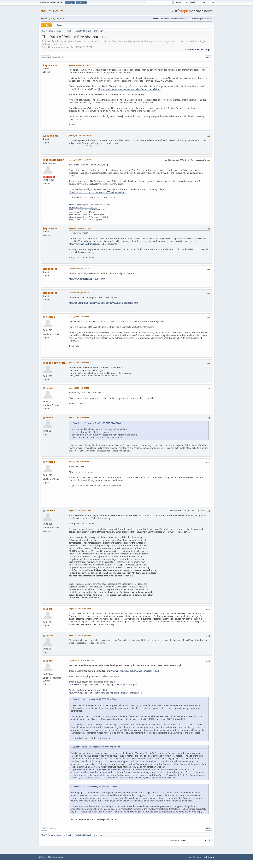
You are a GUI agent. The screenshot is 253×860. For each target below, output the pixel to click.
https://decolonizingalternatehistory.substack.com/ (89, 204)
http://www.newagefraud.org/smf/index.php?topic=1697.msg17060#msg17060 (105, 692)
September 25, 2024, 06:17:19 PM (81, 660)
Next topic (206, 49)
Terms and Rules (199, 857)
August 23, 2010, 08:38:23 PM (80, 609)
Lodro (49, 608)
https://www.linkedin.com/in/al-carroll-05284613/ (88, 217)
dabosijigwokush (56, 362)
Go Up (44, 829)
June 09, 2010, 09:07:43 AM (79, 462)
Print (208, 57)
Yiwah (49, 417)
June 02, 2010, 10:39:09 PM (79, 388)
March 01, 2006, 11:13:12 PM (79, 269)
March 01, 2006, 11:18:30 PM (79, 293)
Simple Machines (58, 857)
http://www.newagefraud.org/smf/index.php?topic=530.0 (133, 671)
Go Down (45, 57)
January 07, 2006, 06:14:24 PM (80, 228)
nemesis (50, 316)
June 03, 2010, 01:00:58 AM (79, 417)
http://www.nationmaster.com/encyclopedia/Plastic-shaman (99, 769)
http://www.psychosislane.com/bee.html (87, 279)
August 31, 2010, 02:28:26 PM (80, 635)
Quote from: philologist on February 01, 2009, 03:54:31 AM (96, 747)
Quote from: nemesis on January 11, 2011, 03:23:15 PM (95, 786)
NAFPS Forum (51, 11)
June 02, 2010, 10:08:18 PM (79, 363)
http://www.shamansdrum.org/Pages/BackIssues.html (93, 244)
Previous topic (192, 49)
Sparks (50, 660)
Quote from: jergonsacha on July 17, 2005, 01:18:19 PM (95, 699)
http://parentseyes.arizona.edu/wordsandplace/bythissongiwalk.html (129, 89)
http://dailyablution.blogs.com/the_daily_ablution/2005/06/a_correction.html (103, 303)
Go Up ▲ (210, 857)
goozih (50, 635)
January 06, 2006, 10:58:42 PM (80, 136)
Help (189, 857)
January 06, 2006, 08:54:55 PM (80, 65)
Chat (161, 18)
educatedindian (55, 159)
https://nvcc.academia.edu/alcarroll (83, 207)
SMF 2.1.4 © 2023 (45, 857)
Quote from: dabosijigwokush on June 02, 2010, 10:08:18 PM (97, 423)
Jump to (173, 840)
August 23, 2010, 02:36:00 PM (80, 510)
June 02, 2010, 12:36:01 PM (79, 317)
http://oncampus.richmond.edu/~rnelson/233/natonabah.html (97, 192)
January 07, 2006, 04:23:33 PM (80, 160)
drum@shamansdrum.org (82, 252)
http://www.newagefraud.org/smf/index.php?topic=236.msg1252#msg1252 (103, 684)
